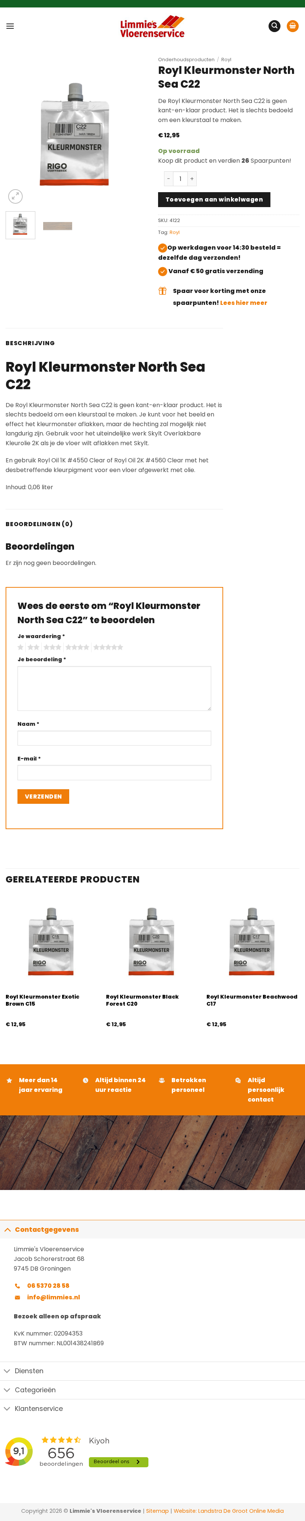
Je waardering (41, 636)
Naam (28, 724)
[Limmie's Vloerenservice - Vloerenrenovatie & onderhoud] (152, 26)
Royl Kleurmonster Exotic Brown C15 (42, 1000)
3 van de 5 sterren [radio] (51, 647)
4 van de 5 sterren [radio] (76, 647)
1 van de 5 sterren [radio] (19, 647)
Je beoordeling (41, 659)
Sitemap (157, 1511)
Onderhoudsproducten (186, 59)
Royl (226, 59)
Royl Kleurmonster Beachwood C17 (252, 1000)
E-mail (29, 758)
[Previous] (18, 135)
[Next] (134, 135)
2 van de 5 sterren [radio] (32, 647)
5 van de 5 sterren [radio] (107, 647)
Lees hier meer (243, 303)
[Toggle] (7, 1229)
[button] (10, 26)
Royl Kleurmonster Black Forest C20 (142, 1000)
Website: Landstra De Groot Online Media (228, 1511)
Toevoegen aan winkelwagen (214, 199)
